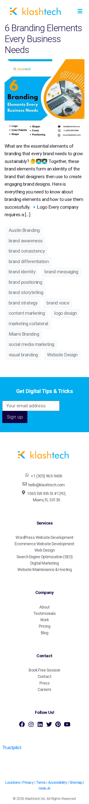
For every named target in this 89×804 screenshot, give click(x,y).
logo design (65, 313)
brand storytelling (26, 292)
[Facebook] (22, 724)
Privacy (27, 782)
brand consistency (27, 251)
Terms (41, 782)
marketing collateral (28, 323)
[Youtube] (67, 724)
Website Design (62, 355)
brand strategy (23, 303)
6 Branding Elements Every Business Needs (43, 39)
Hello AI (44, 788)
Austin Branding (24, 230)
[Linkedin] (40, 724)
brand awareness (25, 240)
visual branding (23, 355)
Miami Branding (24, 334)
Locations (12, 782)
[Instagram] (31, 724)
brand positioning (25, 282)
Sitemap (76, 782)
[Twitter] (49, 724)
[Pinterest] (58, 724)
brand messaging (61, 271)
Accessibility (57, 782)
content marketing (27, 313)
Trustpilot (11, 747)
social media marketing (31, 344)
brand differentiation (29, 261)
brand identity (22, 271)
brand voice (58, 303)
